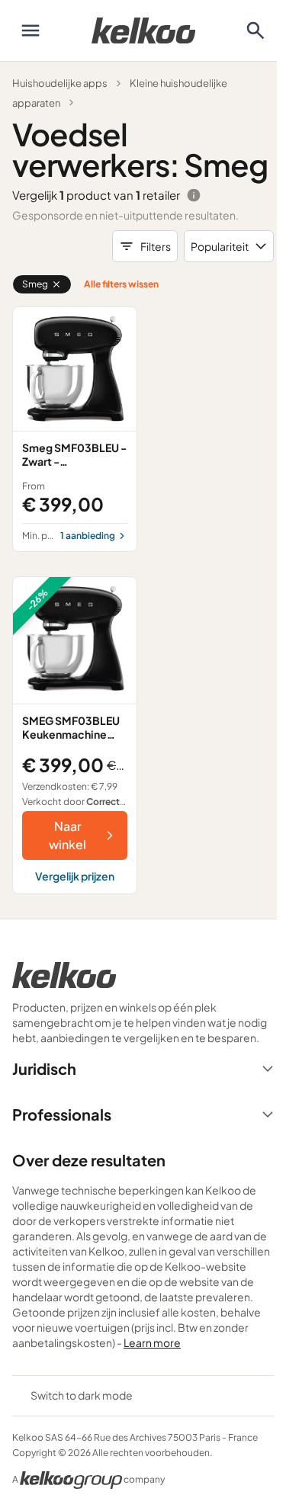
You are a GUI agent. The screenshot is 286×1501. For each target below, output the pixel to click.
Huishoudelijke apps (60, 83)
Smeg (35, 284)
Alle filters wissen (121, 284)
